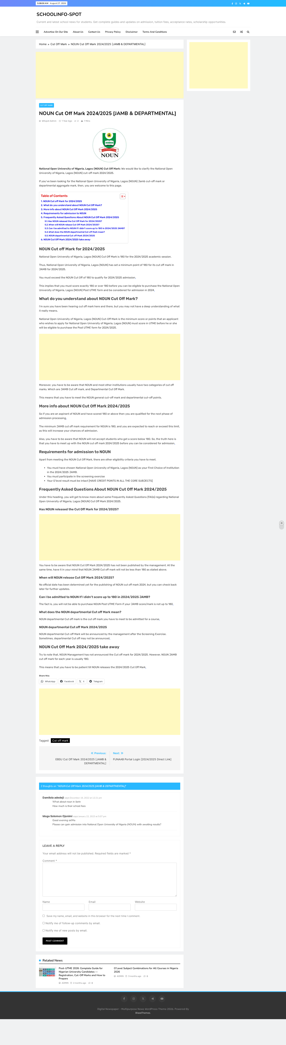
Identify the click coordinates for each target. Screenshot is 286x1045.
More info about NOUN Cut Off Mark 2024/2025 (70, 209)
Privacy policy (113, 31)
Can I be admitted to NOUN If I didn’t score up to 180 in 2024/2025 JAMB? (87, 228)
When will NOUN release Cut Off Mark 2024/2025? (74, 224)
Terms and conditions (155, 31)
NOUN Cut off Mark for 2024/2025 (62, 201)
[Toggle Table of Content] (121, 196)
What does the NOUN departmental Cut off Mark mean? (77, 232)
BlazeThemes (142, 1013)
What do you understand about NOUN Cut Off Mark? (73, 205)
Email (92, 901)
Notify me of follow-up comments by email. (73, 923)
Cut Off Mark (46, 105)
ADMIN (65, 983)
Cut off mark (60, 740)
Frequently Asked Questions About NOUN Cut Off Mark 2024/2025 (81, 217)
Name (46, 901)
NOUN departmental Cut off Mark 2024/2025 (72, 235)
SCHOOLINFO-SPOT (59, 14)
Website (140, 901)
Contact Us (94, 31)
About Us (78, 31)
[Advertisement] (110, 75)
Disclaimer (132, 31)
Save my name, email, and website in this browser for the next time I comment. (93, 916)
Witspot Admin (49, 121)
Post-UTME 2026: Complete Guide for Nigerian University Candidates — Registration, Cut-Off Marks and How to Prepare (82, 973)
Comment (50, 860)
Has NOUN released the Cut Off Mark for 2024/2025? (75, 221)
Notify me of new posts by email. (66, 930)
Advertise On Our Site (56, 31)
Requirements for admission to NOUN (65, 213)
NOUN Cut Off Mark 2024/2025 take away (67, 239)
